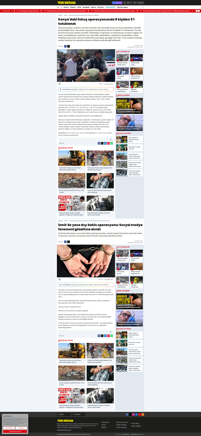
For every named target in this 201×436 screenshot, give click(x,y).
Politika (100, 7)
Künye (103, 425)
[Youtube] (139, 414)
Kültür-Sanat (122, 7)
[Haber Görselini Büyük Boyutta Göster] (86, 65)
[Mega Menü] (58, 7)
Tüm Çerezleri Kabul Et (15, 431)
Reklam (103, 427)
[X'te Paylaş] (68, 46)
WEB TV (62, 414)
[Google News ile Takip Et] (109, 83)
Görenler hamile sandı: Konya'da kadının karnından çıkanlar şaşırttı (109, 11)
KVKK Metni (135, 423)
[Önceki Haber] (197, 11)
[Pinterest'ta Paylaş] (108, 143)
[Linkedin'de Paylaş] (105, 143)
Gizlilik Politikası (121, 425)
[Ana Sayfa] (61, 7)
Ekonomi (86, 7)
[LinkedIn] (136, 414)
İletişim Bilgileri (136, 426)
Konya (66, 7)
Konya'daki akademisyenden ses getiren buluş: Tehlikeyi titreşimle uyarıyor (161, 11)
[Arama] (142, 7)
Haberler (60, 15)
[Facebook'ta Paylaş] (65, 46)
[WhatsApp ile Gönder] (111, 143)
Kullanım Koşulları (122, 422)
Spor (79, 7)
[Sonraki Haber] (199, 11)
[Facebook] (127, 414)
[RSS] (143, 414)
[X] (130, 414)
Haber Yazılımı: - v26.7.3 (130, 434)
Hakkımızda (105, 422)
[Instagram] (133, 414)
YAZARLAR (77, 414)
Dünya (93, 7)
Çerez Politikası (121, 427)
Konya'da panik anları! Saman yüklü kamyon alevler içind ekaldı (61, 11)
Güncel (73, 7)
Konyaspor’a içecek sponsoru (24, 11)
